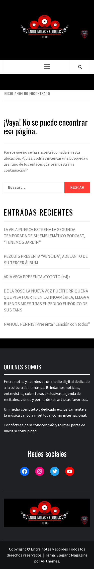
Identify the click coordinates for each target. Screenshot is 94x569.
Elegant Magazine (71, 555)
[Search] (80, 67)
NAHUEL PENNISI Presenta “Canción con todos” (47, 324)
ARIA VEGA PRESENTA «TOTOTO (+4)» (37, 277)
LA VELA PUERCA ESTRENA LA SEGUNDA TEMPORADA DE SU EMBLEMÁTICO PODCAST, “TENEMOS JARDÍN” (44, 236)
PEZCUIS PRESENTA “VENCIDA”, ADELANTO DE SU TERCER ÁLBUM (46, 260)
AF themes (50, 561)
